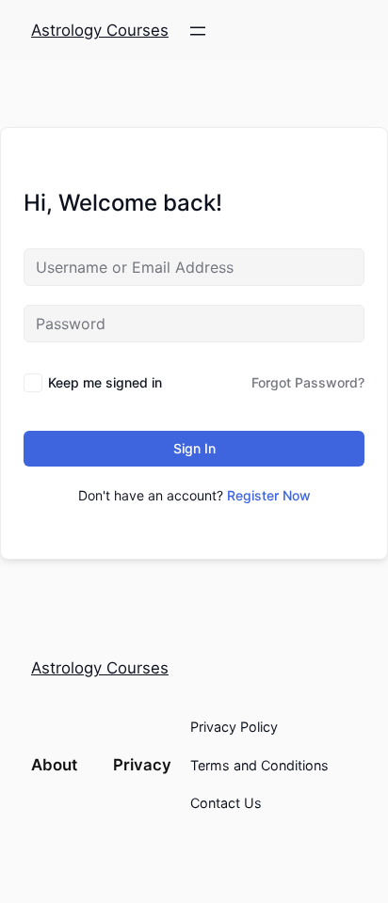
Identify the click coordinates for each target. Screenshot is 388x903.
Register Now (269, 495)
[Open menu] (197, 31)
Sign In (194, 448)
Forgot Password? (307, 382)
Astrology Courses (100, 30)
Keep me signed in (105, 382)
